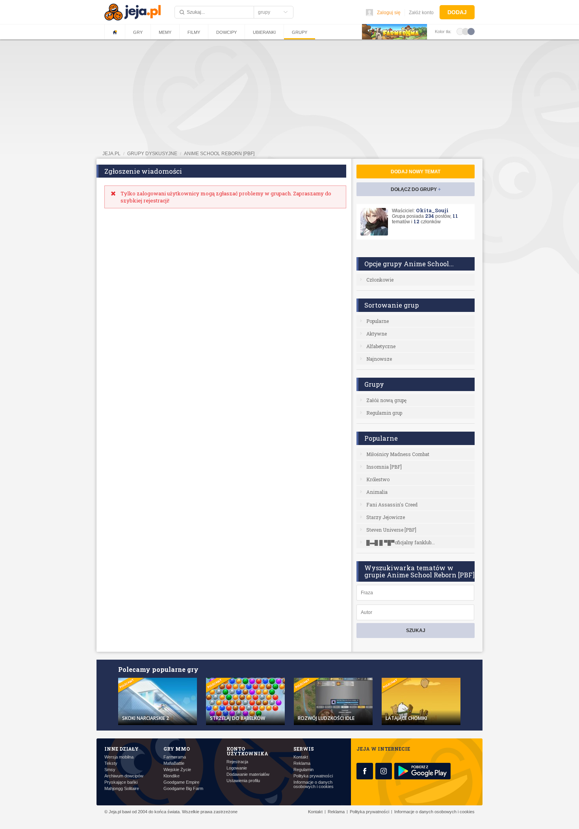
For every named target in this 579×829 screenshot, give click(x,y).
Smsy (109, 770)
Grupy (299, 32)
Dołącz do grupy (416, 189)
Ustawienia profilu (243, 781)
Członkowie (379, 279)
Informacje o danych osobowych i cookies (313, 784)
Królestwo (378, 479)
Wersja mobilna (119, 757)
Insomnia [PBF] (384, 467)
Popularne (377, 321)
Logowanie (236, 768)
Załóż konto (421, 12)
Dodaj (457, 12)
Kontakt (300, 757)
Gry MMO (176, 749)
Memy (165, 32)
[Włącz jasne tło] (460, 31)
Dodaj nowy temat (415, 171)
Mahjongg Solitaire (121, 788)
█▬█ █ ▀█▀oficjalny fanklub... (400, 542)
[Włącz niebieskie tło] (471, 31)
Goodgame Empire (181, 782)
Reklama (301, 763)
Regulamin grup (384, 413)
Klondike (171, 776)
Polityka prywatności (313, 776)
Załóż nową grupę (386, 400)
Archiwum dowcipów (123, 776)
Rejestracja (237, 762)
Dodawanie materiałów (247, 774)
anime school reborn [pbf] (219, 153)
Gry (138, 32)
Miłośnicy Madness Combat (397, 454)
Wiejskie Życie (177, 770)
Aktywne (376, 333)
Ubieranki (264, 32)
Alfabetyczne (380, 346)
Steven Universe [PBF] (391, 530)
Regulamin (303, 770)
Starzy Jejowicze (385, 517)
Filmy (193, 32)
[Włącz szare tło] (465, 31)
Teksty (110, 763)
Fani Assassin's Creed (392, 504)
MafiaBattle (173, 763)
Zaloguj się (389, 12)
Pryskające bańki (120, 782)
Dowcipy (226, 32)
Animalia (377, 492)
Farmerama (174, 757)
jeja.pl (111, 153)
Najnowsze (379, 359)
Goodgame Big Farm (183, 788)
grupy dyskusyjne (152, 153)
